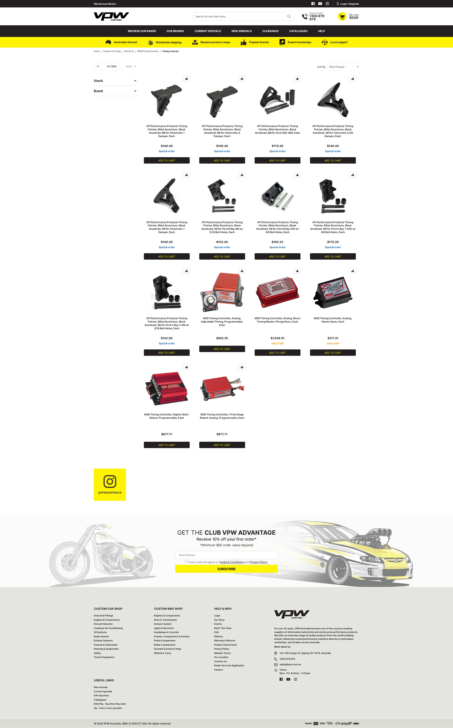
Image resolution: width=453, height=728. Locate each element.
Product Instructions (225, 644)
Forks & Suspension (165, 640)
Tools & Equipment (104, 657)
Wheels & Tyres (162, 653)
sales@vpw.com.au (290, 664)
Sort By (321, 66)
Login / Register (349, 3)
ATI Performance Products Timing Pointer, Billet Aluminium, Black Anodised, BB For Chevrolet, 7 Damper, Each (166, 131)
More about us (282, 646)
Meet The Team (223, 628)
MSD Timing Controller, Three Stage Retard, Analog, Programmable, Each (222, 416)
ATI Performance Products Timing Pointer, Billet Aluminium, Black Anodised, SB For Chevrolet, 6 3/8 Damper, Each (332, 131)
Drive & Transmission (165, 619)
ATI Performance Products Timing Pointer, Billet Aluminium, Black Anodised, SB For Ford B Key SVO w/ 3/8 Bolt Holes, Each (277, 227)
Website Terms (222, 653)
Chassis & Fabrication (105, 644)
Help (321, 31)
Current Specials (208, 31)
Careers (218, 669)
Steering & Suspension (106, 648)
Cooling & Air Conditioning (108, 628)
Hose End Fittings (103, 615)
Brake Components (164, 644)
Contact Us (220, 661)
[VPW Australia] (111, 16)
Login (217, 615)
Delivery (218, 636)
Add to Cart (166, 160)
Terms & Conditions (231, 562)
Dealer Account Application (229, 665)
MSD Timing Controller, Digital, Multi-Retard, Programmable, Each (166, 416)
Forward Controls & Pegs (167, 648)
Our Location (221, 657)
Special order (167, 151)
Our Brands (175, 31)
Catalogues (298, 31)
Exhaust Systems (103, 640)
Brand (98, 91)
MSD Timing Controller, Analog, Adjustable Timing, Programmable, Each (222, 321)
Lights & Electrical (164, 628)
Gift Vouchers (101, 695)
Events (218, 623)
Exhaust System (163, 623)
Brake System (101, 636)
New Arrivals (242, 31)
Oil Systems (100, 632)
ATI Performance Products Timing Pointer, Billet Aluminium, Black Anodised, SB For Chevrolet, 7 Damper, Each (166, 227)
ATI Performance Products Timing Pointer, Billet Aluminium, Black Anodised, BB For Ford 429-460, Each (277, 129)
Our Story (219, 619)
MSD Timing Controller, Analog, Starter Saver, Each (333, 320)
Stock (98, 81)
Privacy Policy (258, 562)
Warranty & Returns (224, 640)
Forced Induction (103, 623)
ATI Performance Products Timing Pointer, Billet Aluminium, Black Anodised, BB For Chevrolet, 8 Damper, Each (222, 131)
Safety (97, 653)
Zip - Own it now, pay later (108, 708)
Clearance (270, 31)
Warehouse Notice (105, 3)
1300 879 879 (287, 658)
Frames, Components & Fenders (172, 636)
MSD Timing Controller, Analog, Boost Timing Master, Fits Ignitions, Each (277, 320)
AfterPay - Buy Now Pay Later (110, 703)
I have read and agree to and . (228, 562)
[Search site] (289, 16)
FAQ (216, 632)
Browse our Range (142, 31)
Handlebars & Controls (166, 632)
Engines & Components (107, 619)
